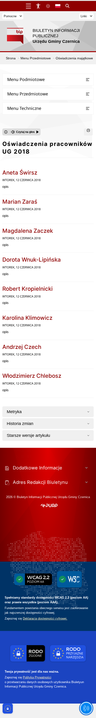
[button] (49, 505)
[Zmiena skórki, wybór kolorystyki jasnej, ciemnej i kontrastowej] (48, 6)
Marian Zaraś (19, 201)
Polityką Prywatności (37, 677)
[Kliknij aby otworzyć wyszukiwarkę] (67, 6)
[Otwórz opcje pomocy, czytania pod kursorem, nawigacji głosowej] (86, 708)
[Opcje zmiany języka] (58, 6)
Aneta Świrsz (19, 172)
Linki (84, 16)
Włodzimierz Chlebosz (31, 375)
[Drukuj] (88, 131)
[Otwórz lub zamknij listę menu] (87, 79)
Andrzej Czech (21, 347)
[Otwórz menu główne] (28, 6)
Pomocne (10, 16)
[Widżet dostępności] (38, 6)
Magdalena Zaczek (27, 230)
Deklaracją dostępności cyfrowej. (45, 618)
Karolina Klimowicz (27, 317)
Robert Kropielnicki (27, 288)
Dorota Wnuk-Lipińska (31, 259)
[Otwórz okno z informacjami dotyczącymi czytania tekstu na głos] (5, 131)
